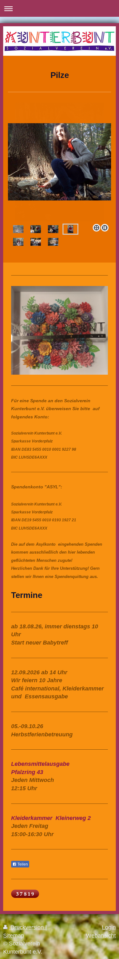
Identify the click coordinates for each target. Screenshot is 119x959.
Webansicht (101, 935)
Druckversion (27, 927)
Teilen (22, 864)
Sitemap (13, 935)
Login (109, 927)
